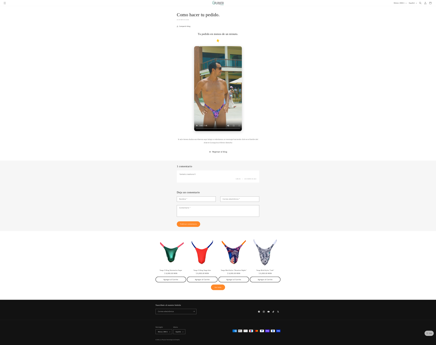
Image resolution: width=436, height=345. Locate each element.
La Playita (163, 340)
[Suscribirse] (193, 311)
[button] (4, 3)
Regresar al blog (219, 151)
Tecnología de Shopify (173, 340)
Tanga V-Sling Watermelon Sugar (171, 270)
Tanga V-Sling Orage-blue (202, 270)
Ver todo (218, 287)
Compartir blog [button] (184, 26)
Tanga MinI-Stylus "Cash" (265, 270)
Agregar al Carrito (171, 279)
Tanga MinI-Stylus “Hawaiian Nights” (234, 270)
